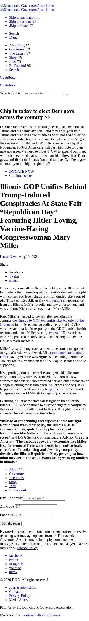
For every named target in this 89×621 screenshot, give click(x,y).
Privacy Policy (27, 548)
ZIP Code (7, 506)
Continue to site (20, 175)
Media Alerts (18, 600)
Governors (16, 49)
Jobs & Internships (22, 587)
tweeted (54, 333)
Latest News (9, 257)
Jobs (12, 61)
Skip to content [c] (22, 21)
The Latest (16, 53)
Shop (13, 57)
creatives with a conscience (40, 615)
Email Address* (11, 498)
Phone (4, 515)
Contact (14, 591)
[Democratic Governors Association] (27, 8)
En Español (17, 66)
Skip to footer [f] (21, 26)
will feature (54, 300)
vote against (50, 389)
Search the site (10, 93)
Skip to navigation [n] (24, 17)
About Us (16, 45)
